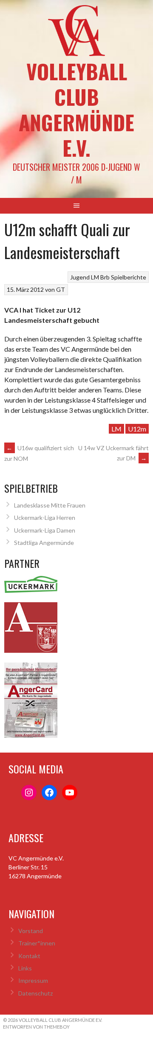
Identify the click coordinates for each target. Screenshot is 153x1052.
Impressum (33, 980)
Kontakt (29, 955)
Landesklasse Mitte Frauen (49, 505)
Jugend (80, 277)
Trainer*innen (36, 943)
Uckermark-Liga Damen (44, 530)
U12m (137, 429)
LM (116, 429)
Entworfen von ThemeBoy (36, 1026)
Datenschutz (35, 993)
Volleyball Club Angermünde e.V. (76, 109)
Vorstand (30, 930)
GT (60, 289)
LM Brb (100, 277)
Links (25, 968)
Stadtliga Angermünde (44, 542)
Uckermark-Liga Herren (44, 517)
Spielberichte (128, 277)
